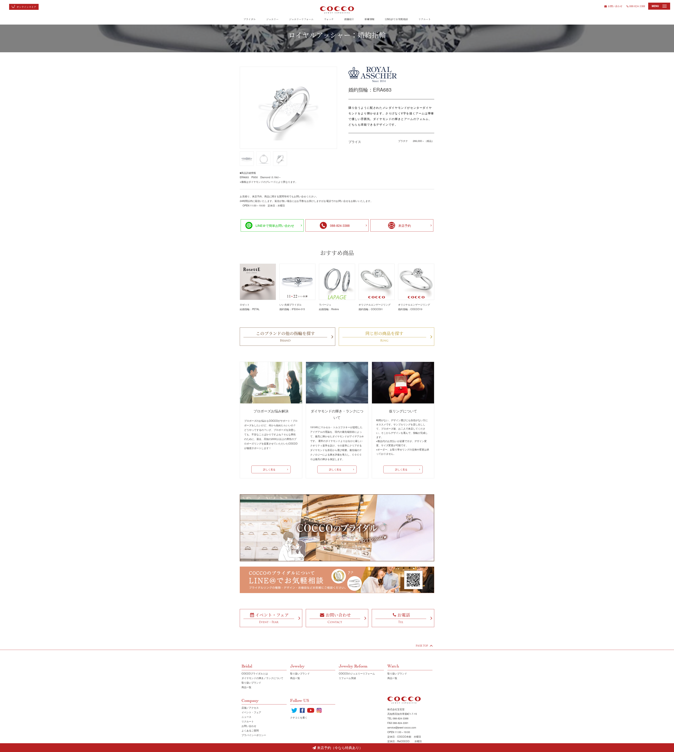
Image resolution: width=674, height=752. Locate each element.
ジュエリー (272, 19)
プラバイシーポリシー (254, 735)
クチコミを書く (298, 717)
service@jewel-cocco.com (401, 727)
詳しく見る (269, 469)
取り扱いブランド (251, 682)
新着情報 (369, 19)
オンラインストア (26, 7)
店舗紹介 (349, 19)
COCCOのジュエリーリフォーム (357, 673)
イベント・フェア (251, 712)
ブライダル (249, 19)
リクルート (424, 19)
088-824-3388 (637, 6)
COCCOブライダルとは (255, 673)
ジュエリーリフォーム (301, 19)
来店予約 (404, 225)
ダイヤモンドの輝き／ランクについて (262, 678)
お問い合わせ (615, 6)
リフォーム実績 (347, 678)
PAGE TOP (422, 645)
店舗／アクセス (250, 707)
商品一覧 (246, 687)
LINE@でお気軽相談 (396, 19)
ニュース (246, 716)
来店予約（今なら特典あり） (340, 747)
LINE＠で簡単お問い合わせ (275, 225)
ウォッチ (329, 19)
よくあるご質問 (250, 730)
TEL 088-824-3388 (397, 718)
